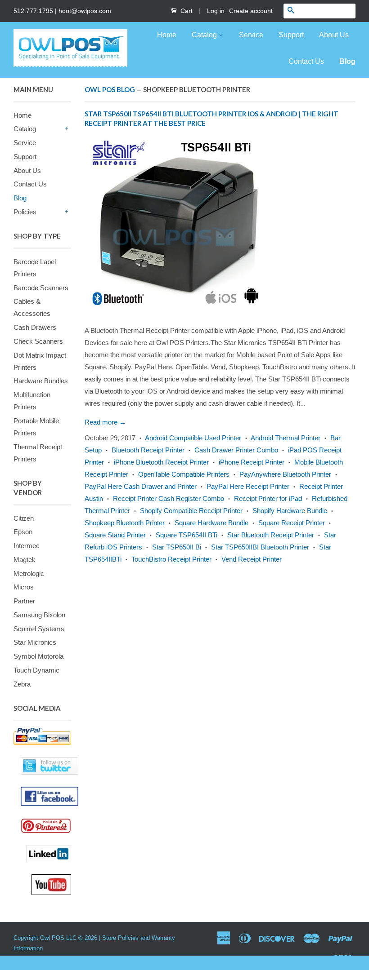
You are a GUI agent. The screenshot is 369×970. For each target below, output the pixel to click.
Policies (25, 212)
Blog (347, 61)
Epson (23, 532)
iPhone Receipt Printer (251, 462)
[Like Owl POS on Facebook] (42, 796)
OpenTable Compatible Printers (184, 474)
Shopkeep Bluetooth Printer (125, 523)
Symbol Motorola (38, 656)
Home (166, 35)
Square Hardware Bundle (211, 523)
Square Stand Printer (115, 535)
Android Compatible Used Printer (193, 438)
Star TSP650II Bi (176, 547)
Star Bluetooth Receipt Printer (270, 535)
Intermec (27, 545)
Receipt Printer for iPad (268, 498)
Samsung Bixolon (39, 615)
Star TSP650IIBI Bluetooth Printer (260, 547)
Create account (251, 10)
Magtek (25, 559)
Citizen (24, 518)
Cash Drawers (35, 327)
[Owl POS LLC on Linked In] (48, 854)
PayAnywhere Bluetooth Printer (285, 474)
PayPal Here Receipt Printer (248, 486)
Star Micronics (35, 642)
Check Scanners (38, 341)
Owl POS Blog (110, 89)
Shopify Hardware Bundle (289, 510)
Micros (24, 587)
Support (291, 35)
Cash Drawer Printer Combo (236, 450)
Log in (216, 10)
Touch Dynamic (36, 670)
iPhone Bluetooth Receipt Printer (161, 462)
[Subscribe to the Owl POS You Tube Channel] (51, 884)
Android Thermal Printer (285, 438)
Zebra (22, 684)
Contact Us (306, 61)
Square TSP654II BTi (186, 535)
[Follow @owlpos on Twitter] (42, 766)
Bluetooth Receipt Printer (148, 450)
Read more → (105, 422)
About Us (334, 35)
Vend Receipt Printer (251, 559)
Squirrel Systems (39, 629)
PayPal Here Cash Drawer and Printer (141, 486)
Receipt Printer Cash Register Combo (168, 498)
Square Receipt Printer (291, 523)
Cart (186, 10)
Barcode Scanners (41, 288)
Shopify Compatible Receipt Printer (191, 510)
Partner (24, 601)
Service (251, 35)
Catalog (205, 35)
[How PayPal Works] (42, 736)
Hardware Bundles (41, 381)
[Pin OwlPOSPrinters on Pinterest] (46, 825)
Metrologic (29, 573)
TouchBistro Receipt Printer (171, 559)
